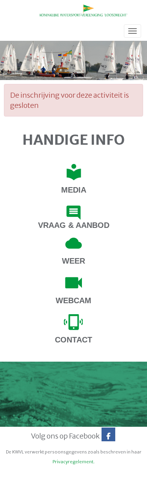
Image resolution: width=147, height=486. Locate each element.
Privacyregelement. (73, 461)
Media (73, 190)
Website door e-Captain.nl (30, 478)
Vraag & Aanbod (73, 225)
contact (73, 339)
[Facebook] (108, 435)
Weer (73, 261)
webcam (73, 300)
